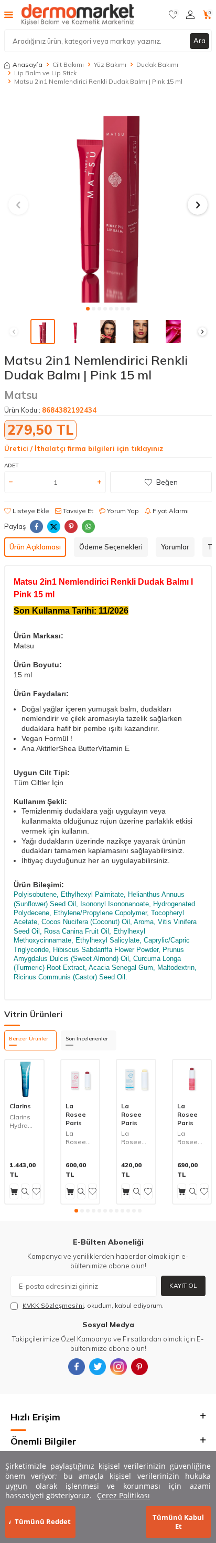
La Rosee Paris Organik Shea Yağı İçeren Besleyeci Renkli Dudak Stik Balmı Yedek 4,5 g (80, 1137)
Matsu (21, 395)
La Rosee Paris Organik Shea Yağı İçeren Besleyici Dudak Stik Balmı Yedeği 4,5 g (134, 1137)
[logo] (77, 14)
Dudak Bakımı (157, 64)
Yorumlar (175, 547)
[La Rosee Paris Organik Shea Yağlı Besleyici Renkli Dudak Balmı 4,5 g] (192, 1079)
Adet (11, 465)
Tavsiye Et (77, 511)
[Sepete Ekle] (13, 1191)
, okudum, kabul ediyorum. (93, 1305)
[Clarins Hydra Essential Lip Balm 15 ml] (24, 1079)
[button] (88, 308)
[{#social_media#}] (76, 1366)
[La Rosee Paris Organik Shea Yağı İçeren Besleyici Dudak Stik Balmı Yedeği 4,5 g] (136, 1079)
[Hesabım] (190, 15)
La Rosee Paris (76, 1114)
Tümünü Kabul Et (178, 1521)
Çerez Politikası (123, 1495)
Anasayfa (27, 64)
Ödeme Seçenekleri (111, 547)
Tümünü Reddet (43, 1521)
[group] (108, 198)
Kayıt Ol (183, 1285)
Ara (199, 40)
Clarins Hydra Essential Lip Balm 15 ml (23, 1121)
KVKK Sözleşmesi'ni (53, 1305)
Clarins (20, 1106)
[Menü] (8, 14)
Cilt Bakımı (68, 64)
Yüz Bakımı (110, 64)
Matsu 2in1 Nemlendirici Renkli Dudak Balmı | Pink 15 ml (98, 81)
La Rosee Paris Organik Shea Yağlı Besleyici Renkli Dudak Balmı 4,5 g (191, 1137)
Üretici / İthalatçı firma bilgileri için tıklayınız (83, 448)
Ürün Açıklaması (35, 547)
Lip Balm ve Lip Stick (45, 73)
